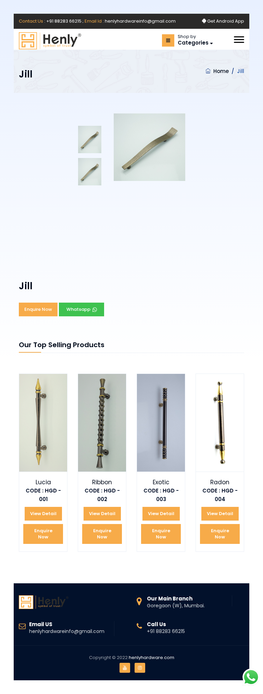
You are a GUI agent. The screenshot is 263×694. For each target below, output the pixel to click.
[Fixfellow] (50, 40)
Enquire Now (38, 309)
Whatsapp (81, 309)
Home (221, 71)
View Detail (43, 513)
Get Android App (225, 21)
